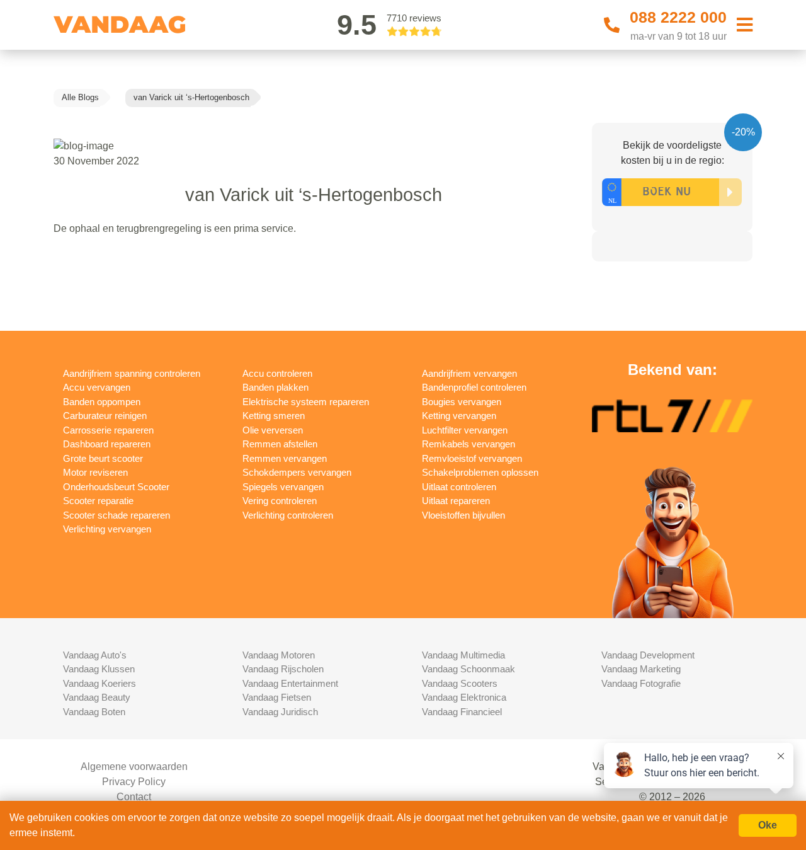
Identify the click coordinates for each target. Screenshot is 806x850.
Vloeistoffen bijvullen (463, 515)
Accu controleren (277, 373)
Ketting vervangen (459, 415)
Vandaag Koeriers (99, 683)
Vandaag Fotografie (641, 683)
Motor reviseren (95, 472)
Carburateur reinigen (105, 415)
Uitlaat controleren (459, 486)
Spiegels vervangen (283, 486)
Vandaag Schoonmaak (468, 668)
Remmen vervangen (284, 458)
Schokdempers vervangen (296, 472)
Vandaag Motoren (278, 655)
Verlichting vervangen (107, 529)
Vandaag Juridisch (280, 711)
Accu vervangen (96, 387)
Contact (133, 796)
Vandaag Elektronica (464, 697)
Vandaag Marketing (641, 668)
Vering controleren (279, 500)
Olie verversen (272, 430)
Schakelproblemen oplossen (480, 472)
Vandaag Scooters (459, 683)
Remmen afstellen (279, 444)
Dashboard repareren (106, 444)
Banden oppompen (101, 401)
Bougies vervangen (461, 401)
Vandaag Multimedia (463, 655)
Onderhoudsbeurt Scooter (116, 486)
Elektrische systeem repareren (305, 401)
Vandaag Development (648, 655)
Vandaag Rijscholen (283, 668)
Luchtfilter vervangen (465, 430)
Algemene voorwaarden (134, 766)
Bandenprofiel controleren (474, 387)
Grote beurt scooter (103, 458)
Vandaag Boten (94, 711)
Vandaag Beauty (96, 697)
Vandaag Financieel (462, 711)
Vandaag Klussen (99, 668)
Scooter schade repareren (116, 515)
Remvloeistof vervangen (472, 458)
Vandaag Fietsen (276, 697)
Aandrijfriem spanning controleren (131, 373)
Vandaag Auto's (95, 655)
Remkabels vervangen (468, 444)
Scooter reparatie (98, 500)
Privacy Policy (134, 781)
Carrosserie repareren (108, 430)
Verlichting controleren (287, 515)
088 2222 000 (678, 17)
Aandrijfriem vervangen (469, 373)
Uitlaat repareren (456, 500)
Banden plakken (275, 387)
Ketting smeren (273, 415)
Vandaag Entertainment (290, 683)
